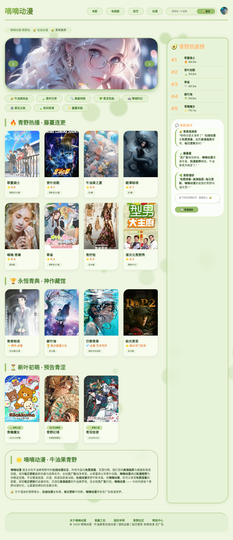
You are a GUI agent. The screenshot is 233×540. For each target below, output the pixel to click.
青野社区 (138, 520)
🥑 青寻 (206, 11)
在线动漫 (42, 30)
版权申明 (119, 520)
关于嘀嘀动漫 (78, 520)
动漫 (155, 11)
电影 (95, 11)
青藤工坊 (99, 520)
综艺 (136, 11)
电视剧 (115, 11)
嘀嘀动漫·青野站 (20, 30)
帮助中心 (157, 520)
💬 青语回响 (186, 210)
